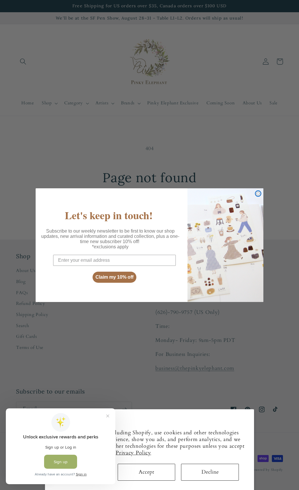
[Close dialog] (258, 193)
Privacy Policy (133, 452)
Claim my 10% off (114, 277)
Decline (210, 472)
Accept (146, 472)
